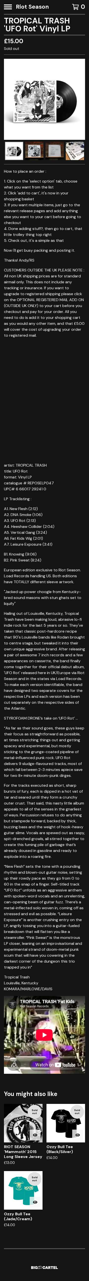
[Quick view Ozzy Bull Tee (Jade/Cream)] (35, 1202)
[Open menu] (8, 7)
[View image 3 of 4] (54, 151)
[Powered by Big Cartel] (44, 1267)
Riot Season (32, 7)
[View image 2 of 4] (34, 151)
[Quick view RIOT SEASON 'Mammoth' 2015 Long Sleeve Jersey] (35, 1135)
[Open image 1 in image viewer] (44, 99)
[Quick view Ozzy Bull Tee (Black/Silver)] (77, 1135)
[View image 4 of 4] (75, 151)
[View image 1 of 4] (14, 151)
